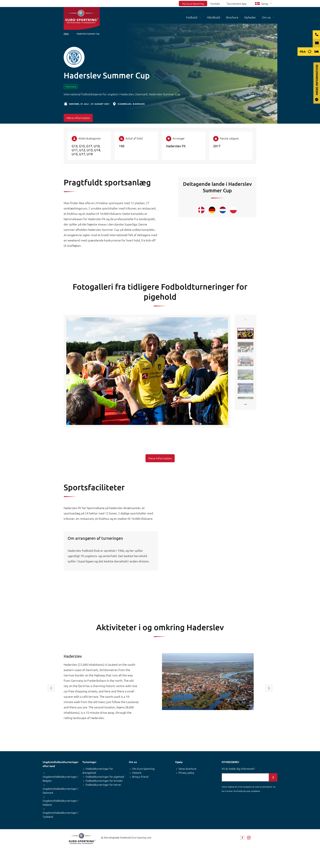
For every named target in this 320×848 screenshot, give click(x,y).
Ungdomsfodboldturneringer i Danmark (60, 790)
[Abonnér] (273, 777)
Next (269, 688)
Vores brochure (187, 768)
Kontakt (215, 3)
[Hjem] (82, 18)
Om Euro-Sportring (143, 768)
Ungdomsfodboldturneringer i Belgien (60, 778)
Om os (266, 17)
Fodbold (191, 17)
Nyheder (250, 17)
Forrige (245, 319)
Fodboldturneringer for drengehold (97, 770)
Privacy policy (186, 772)
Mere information (78, 118)
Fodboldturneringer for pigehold (105, 776)
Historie (137, 772)
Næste (245, 404)
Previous (51, 688)
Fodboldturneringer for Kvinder (104, 780)
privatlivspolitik (266, 786)
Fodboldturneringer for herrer (103, 784)
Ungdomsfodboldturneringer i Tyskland (60, 814)
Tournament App (236, 3)
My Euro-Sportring (193, 3)
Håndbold (213, 17)
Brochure (232, 17)
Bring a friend (140, 776)
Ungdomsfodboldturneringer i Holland (60, 802)
